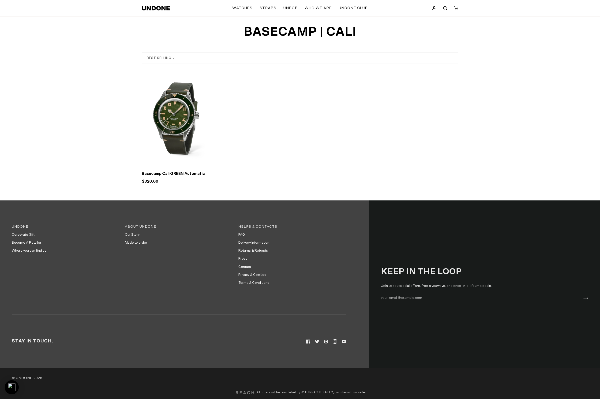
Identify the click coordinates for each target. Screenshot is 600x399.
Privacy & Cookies (252, 274)
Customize (179, 161)
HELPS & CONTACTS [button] (257, 226)
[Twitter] (317, 341)
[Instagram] (335, 341)
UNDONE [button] (20, 226)
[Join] (582, 297)
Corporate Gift (23, 234)
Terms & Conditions (253, 282)
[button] (242, 8)
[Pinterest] (326, 341)
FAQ (241, 234)
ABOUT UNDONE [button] (140, 226)
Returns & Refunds (253, 250)
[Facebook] (308, 341)
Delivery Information (253, 242)
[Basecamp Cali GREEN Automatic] (179, 118)
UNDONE (24, 378)
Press (243, 258)
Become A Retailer (26, 242)
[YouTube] (344, 341)
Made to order (136, 242)
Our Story (132, 234)
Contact (244, 267)
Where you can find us (29, 250)
